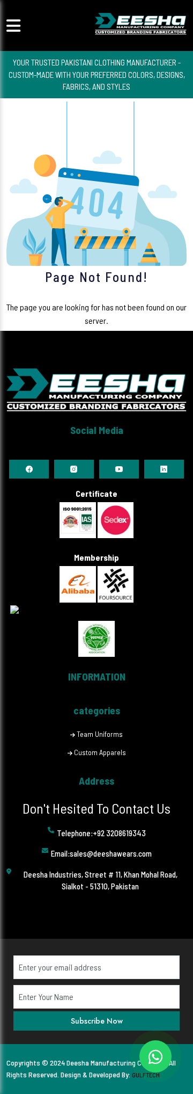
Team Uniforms (100, 733)
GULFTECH (146, 1074)
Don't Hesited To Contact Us (96, 808)
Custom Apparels (100, 752)
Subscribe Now (97, 1021)
